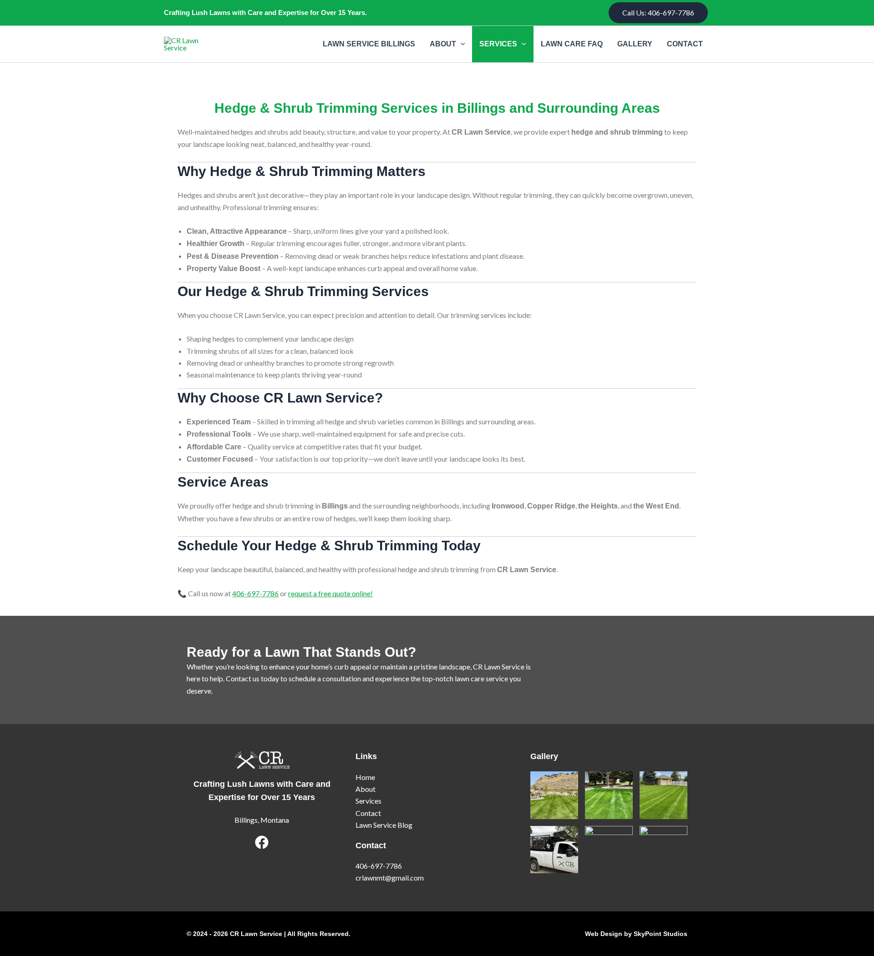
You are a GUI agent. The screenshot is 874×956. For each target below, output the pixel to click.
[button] (658, 12)
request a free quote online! (330, 593)
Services (498, 44)
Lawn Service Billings (369, 44)
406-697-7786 (255, 593)
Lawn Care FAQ (572, 44)
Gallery (634, 44)
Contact (685, 44)
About (443, 44)
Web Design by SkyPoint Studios (636, 933)
